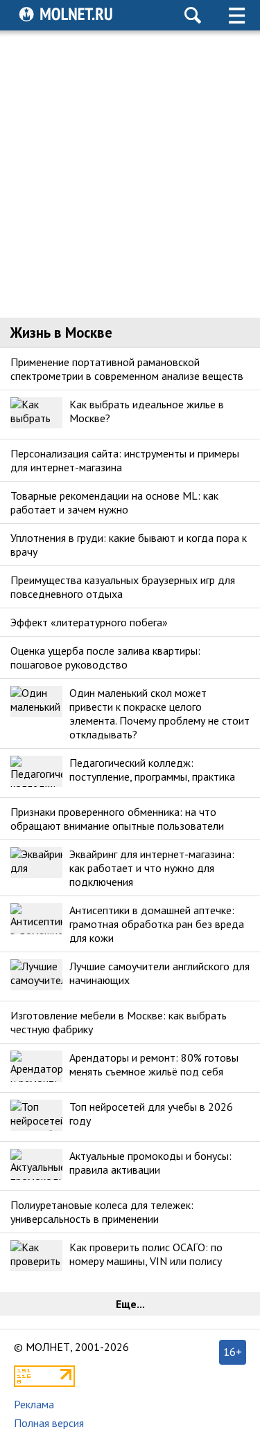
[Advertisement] (130, 174)
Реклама (34, 1404)
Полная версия (49, 1423)
